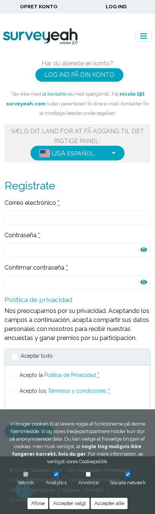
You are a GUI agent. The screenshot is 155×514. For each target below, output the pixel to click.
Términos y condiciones (77, 391)
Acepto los (65, 391)
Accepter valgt (69, 503)
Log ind (116, 6)
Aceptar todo (37, 356)
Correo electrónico (32, 202)
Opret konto (39, 6)
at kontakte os (57, 94)
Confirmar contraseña (36, 267)
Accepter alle (109, 503)
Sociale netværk (128, 482)
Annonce (88, 482)
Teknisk (25, 482)
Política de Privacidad (70, 375)
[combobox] (77, 153)
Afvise (38, 503)
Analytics (56, 482)
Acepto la (59, 375)
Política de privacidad (38, 300)
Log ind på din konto (79, 74)
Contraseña (22, 235)
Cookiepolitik (93, 461)
